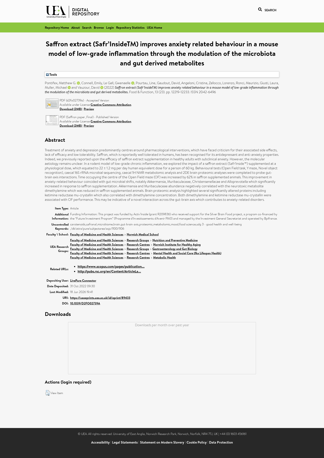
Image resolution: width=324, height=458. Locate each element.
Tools (53, 74)
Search (87, 27)
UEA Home (154, 27)
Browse (99, 27)
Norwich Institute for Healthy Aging (177, 244)
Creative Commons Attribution (111, 105)
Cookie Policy (197, 442)
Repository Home (57, 27)
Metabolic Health (164, 257)
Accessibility (100, 442)
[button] (47, 393)
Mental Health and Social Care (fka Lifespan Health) (187, 253)
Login (110, 27)
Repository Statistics (130, 27)
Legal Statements (125, 442)
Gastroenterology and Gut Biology (174, 249)
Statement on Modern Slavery (162, 442)
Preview (89, 109)
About (75, 27)
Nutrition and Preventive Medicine (175, 240)
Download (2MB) (71, 109)
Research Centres (138, 244)
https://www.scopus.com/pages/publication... (111, 266)
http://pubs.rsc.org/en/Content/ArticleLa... (109, 271)
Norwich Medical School (143, 234)
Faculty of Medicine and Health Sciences (96, 234)
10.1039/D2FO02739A (85, 303)
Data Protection (221, 442)
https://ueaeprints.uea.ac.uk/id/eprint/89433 (100, 298)
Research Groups (138, 240)
